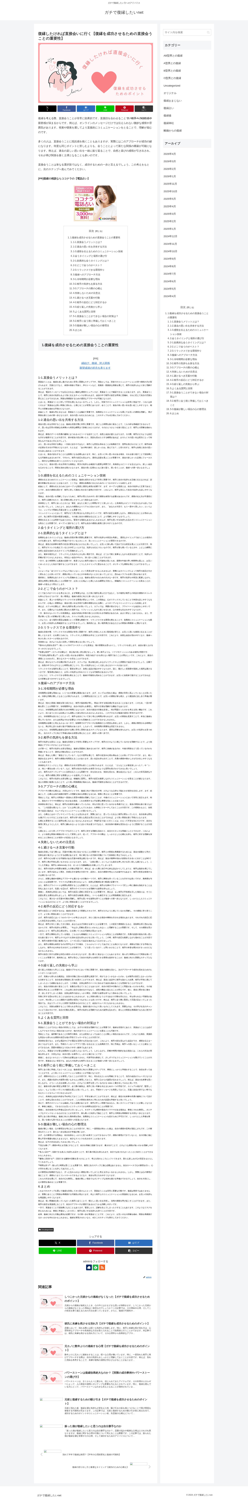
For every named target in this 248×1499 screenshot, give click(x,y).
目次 (91, 231)
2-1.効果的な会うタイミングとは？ (91, 260)
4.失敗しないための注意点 (86, 293)
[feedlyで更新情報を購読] (95, 1267)
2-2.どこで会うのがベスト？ (87, 265)
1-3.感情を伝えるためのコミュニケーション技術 (98, 251)
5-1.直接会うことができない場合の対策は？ (95, 316)
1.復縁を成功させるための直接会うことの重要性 (95, 237)
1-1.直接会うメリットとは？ (87, 242)
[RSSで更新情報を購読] (102, 1267)
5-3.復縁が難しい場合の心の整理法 (91, 325)
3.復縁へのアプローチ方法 (86, 274)
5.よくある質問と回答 (84, 311)
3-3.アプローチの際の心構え (87, 288)
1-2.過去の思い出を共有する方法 (90, 246)
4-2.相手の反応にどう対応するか (90, 302)
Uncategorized (47, 1230)
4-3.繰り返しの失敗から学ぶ (87, 307)
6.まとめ (77, 330)
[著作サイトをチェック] (89, 1267)
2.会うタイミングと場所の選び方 (90, 256)
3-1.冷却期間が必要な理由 (86, 279)
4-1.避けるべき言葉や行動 (86, 297)
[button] (144, 108)
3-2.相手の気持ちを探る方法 (87, 283)
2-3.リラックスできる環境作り (88, 269)
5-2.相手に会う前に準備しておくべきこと (94, 321)
